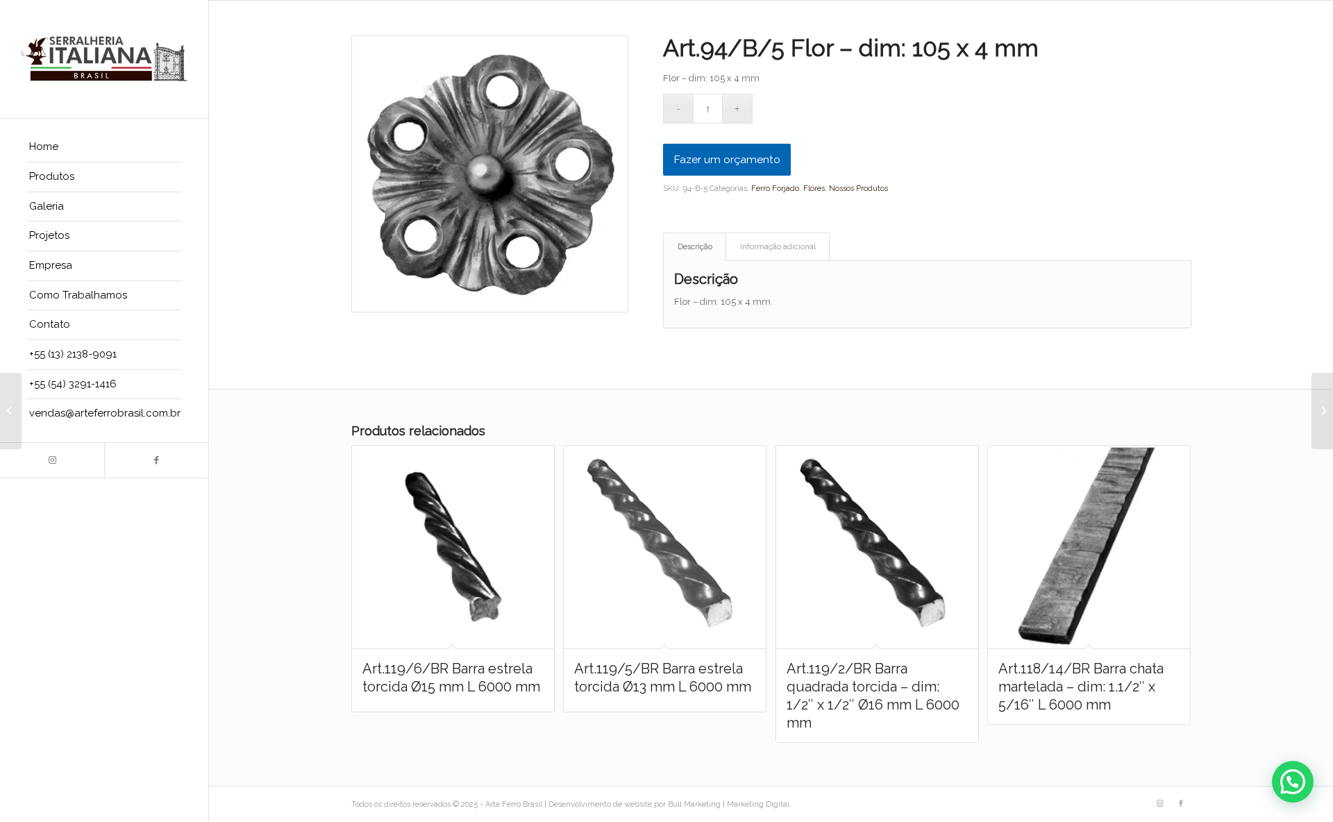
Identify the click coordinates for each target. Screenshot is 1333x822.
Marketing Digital (758, 804)
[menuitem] (104, 147)
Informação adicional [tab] (778, 246)
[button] (1293, 782)
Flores (814, 188)
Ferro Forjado (775, 188)
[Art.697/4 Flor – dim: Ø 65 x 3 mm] (11, 411)
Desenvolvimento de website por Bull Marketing (634, 804)
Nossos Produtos (858, 188)
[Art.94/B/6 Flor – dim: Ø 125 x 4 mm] (1322, 411)
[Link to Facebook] (156, 460)
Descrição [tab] (695, 246)
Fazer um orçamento (726, 159)
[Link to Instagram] (52, 460)
